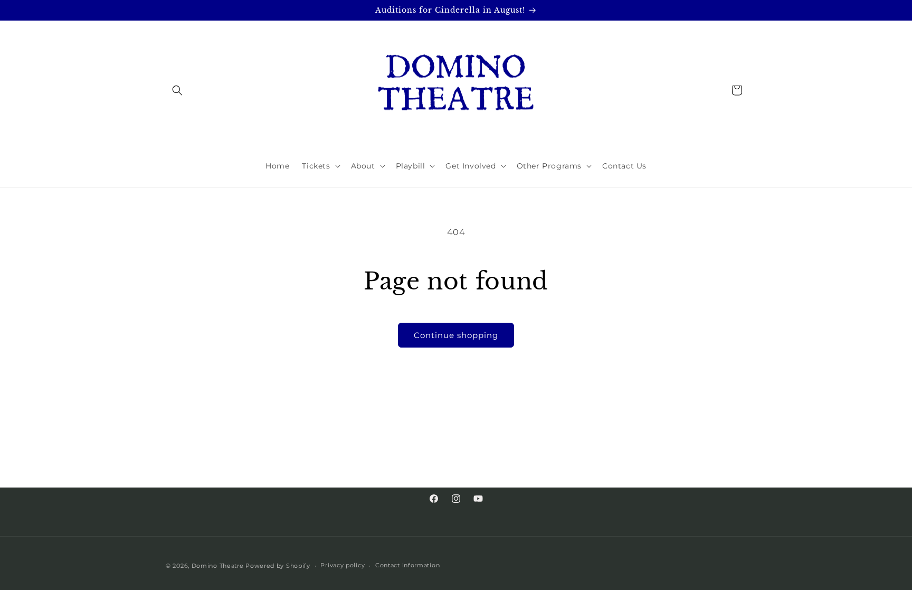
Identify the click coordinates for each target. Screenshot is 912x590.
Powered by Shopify (277, 565)
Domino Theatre (218, 565)
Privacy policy (342, 565)
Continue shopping (456, 335)
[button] (177, 90)
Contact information (407, 565)
